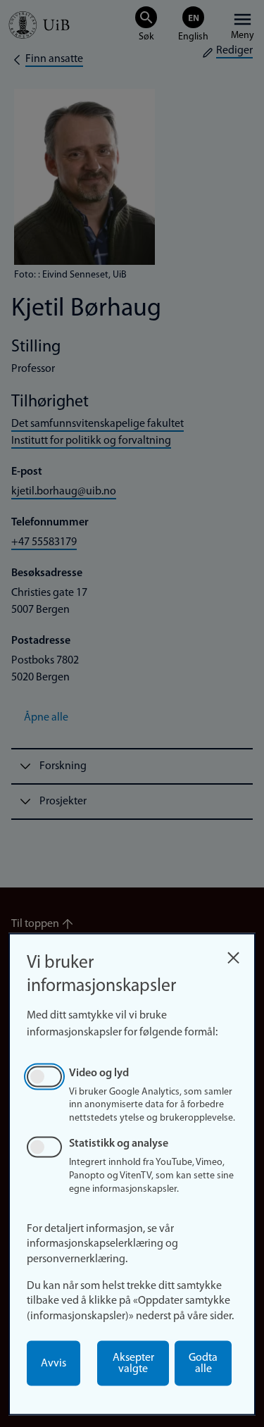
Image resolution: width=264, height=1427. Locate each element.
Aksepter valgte (133, 1363)
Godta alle (203, 1363)
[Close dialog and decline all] (233, 954)
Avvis (53, 1363)
